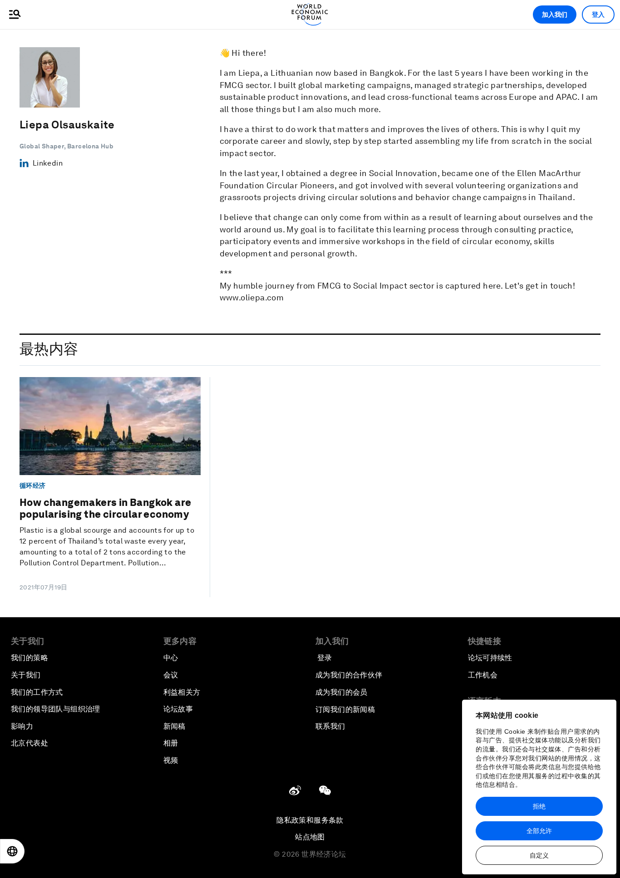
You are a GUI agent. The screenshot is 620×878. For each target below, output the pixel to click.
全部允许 (539, 830)
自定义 (539, 855)
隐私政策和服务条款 (310, 820)
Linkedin (48, 163)
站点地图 (310, 837)
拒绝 (539, 806)
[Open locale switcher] (12, 851)
